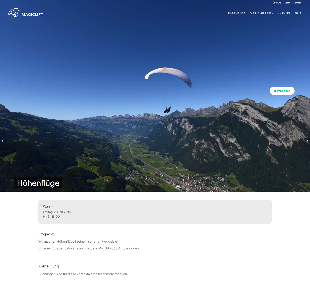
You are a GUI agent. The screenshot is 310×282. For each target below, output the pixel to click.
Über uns (277, 2)
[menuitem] (277, 3)
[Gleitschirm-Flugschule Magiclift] (27, 13)
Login (287, 2)
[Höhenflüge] (3, 141)
